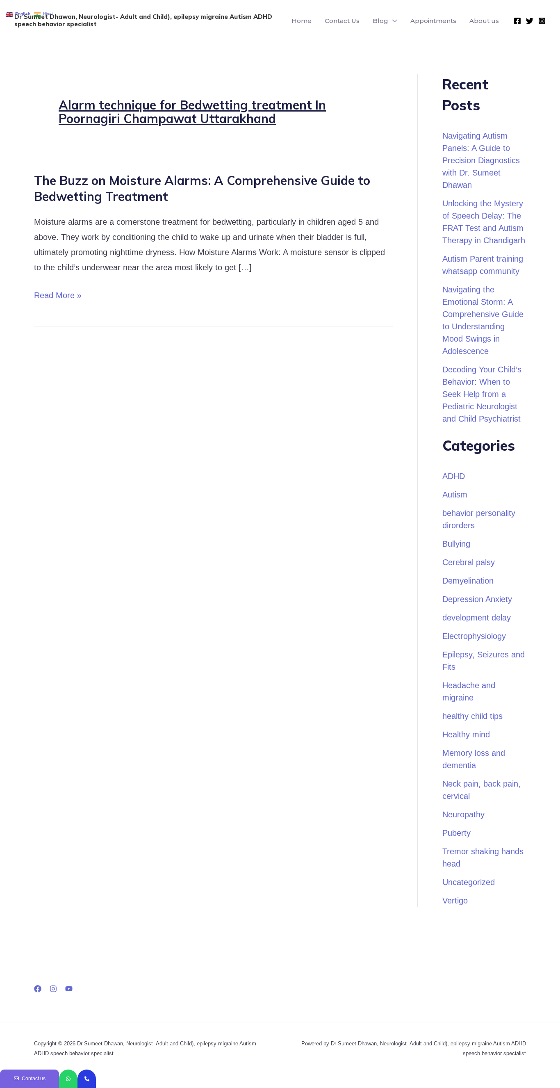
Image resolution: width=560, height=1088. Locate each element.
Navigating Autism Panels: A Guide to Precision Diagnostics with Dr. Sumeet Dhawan (481, 160)
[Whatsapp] (68, 1079)
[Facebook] (517, 21)
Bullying (456, 543)
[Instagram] (542, 21)
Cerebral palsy (468, 562)
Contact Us (342, 21)
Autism (454, 494)
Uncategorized (468, 882)
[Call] (86, 1079)
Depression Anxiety (477, 599)
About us (484, 21)
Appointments (433, 21)
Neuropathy (463, 814)
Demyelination (468, 580)
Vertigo (455, 900)
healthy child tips (472, 716)
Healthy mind (466, 734)
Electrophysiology (474, 636)
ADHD (453, 476)
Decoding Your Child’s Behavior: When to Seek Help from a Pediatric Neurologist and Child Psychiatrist (481, 394)
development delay (476, 617)
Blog (380, 21)
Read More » (58, 295)
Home (301, 21)
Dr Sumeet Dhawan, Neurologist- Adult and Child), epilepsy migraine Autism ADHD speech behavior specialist (143, 20)
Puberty (456, 832)
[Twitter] (529, 21)
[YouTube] (69, 988)
